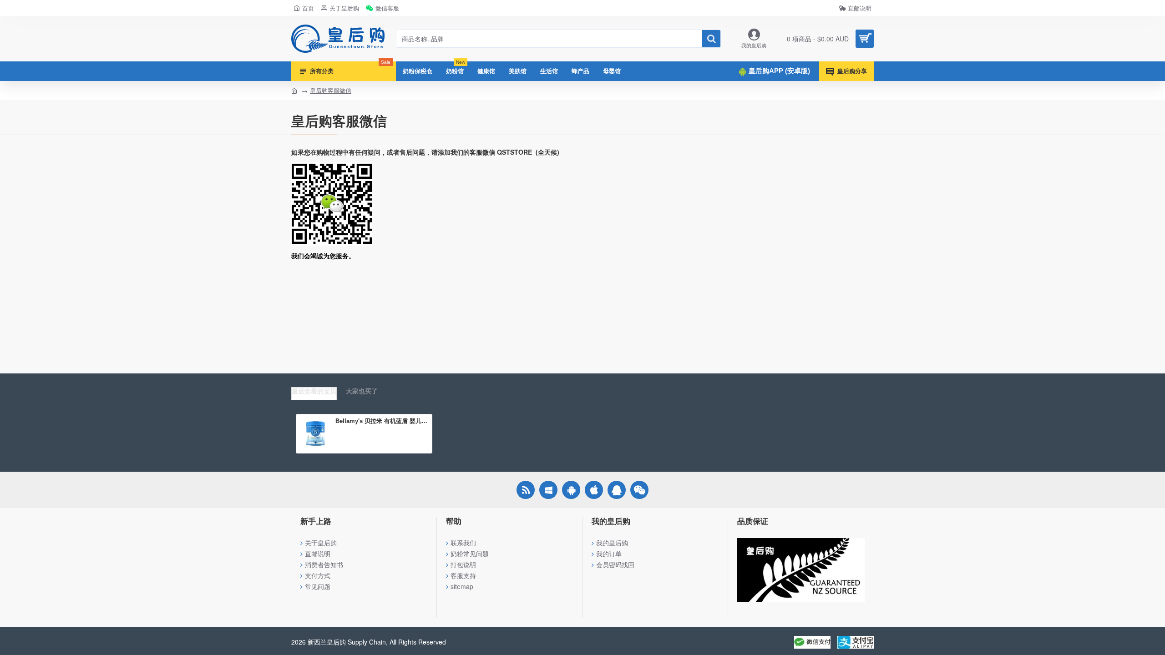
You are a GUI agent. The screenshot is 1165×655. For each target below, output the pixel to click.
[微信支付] (812, 642)
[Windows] (548, 490)
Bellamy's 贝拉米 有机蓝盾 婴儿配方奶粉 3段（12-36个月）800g (382, 421)
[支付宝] (855, 642)
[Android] (571, 490)
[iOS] (594, 490)
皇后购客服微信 (330, 90)
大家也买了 (362, 391)
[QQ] (617, 490)
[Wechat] (639, 490)
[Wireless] (526, 490)
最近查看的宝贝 (314, 391)
